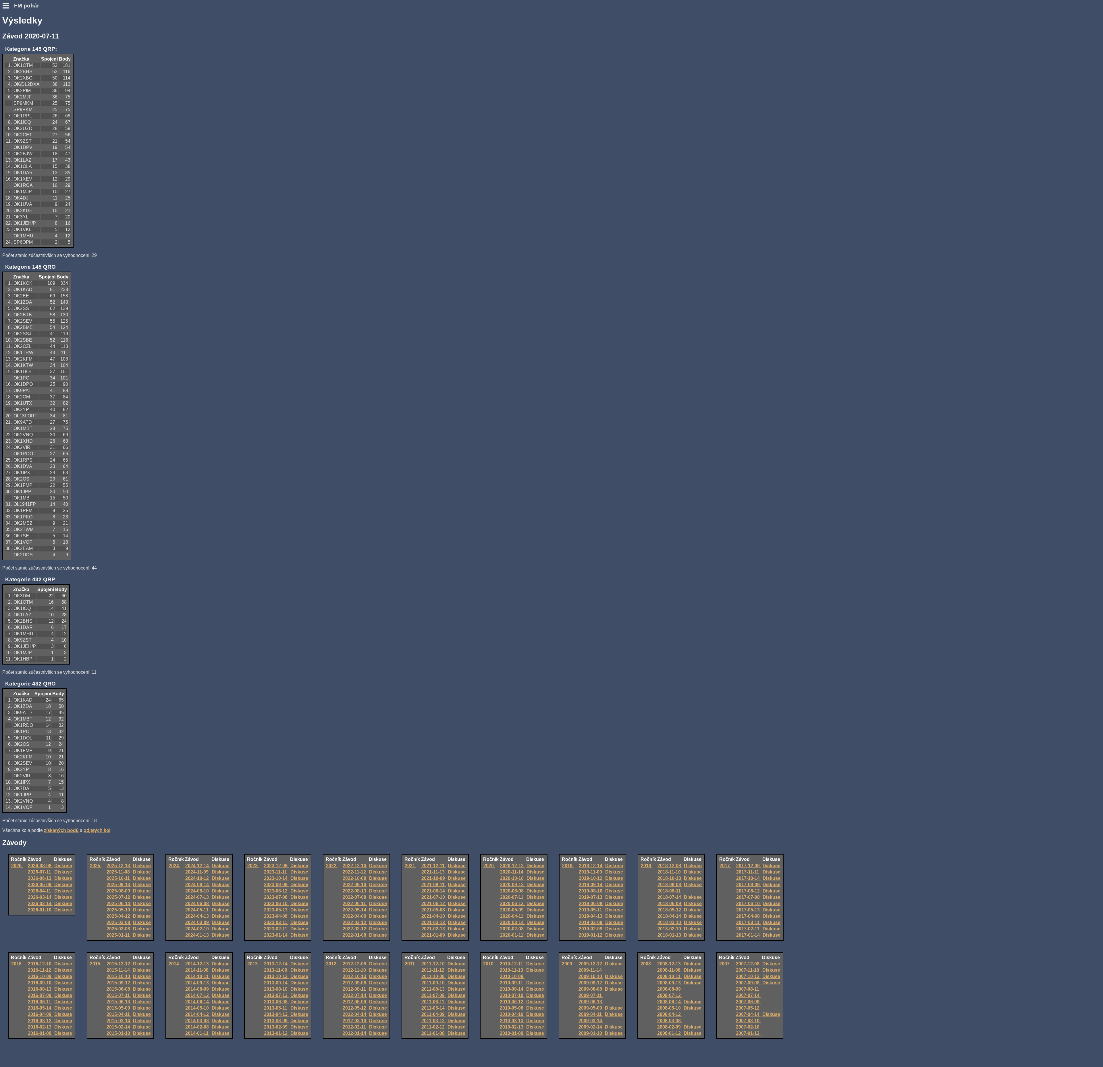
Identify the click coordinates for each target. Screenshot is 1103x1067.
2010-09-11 (512, 982)
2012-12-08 (355, 963)
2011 (410, 963)
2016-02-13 (40, 1027)
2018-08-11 (669, 890)
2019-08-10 (591, 890)
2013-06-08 (276, 1001)
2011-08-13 (433, 989)
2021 (410, 865)
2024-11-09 (197, 872)
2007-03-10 (748, 1020)
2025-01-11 (119, 935)
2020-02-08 (512, 928)
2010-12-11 (512, 963)
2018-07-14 (669, 897)
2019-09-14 (591, 884)
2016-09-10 (40, 982)
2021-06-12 (433, 903)
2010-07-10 (512, 995)
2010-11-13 (512, 970)
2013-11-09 (276, 970)
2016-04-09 (40, 1014)
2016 (17, 963)
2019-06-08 (591, 903)
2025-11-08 (119, 872)
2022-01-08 (355, 935)
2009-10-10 (591, 976)
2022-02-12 (355, 928)
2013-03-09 (276, 1020)
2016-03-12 (40, 1020)
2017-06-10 (748, 903)
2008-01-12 (669, 1033)
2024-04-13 (197, 916)
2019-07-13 (591, 897)
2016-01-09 (40, 1033)
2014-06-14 (197, 1001)
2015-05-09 (119, 1008)
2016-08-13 (40, 989)
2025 (95, 865)
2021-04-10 (433, 916)
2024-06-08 (197, 903)
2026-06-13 (40, 878)
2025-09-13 (119, 884)
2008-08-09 (669, 989)
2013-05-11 (276, 1008)
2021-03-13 (433, 922)
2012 (332, 963)
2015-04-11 (119, 1014)
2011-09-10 (433, 982)
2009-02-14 (591, 1027)
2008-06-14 (669, 1001)
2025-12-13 (119, 865)
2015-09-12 (119, 982)
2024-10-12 (197, 878)
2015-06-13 (119, 1001)
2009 (567, 963)
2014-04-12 (197, 1014)
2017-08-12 (748, 890)
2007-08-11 (748, 989)
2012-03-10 (355, 1020)
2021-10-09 (433, 878)
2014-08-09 (197, 989)
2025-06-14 (119, 903)
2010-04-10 (512, 1014)
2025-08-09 (119, 890)
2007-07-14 (748, 995)
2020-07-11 (512, 897)
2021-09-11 (433, 884)
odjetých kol (97, 830)
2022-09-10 (355, 884)
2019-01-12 (591, 935)
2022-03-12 (355, 922)
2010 (489, 963)
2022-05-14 (355, 909)
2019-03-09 (591, 922)
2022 (332, 865)
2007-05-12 (748, 1008)
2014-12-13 (197, 963)
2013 (253, 963)
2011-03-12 (433, 1020)
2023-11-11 (276, 872)
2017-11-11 (748, 872)
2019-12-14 (591, 865)
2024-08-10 (197, 890)
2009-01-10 (591, 1033)
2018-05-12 (669, 909)
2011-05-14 (433, 1008)
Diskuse (63, 865)
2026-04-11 (40, 890)
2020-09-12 (512, 884)
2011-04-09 (433, 1014)
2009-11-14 (591, 970)
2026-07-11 (40, 872)
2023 (253, 865)
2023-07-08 (276, 897)
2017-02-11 (748, 928)
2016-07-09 (40, 995)
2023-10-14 (276, 878)
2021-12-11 (433, 865)
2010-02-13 (512, 1027)
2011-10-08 (433, 976)
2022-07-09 (355, 897)
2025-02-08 (119, 928)
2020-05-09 (512, 909)
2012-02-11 (355, 1027)
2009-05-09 (591, 1008)
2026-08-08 (40, 865)
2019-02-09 (591, 928)
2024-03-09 (197, 922)
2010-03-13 (512, 1020)
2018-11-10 (669, 872)
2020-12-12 (512, 865)
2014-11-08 (197, 970)
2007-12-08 (748, 963)
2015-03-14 (119, 1020)
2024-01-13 (197, 935)
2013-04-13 (276, 1014)
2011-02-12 (433, 1027)
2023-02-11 (276, 928)
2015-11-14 (119, 970)
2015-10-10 (119, 976)
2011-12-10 (433, 963)
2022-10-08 (355, 878)
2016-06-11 (40, 1001)
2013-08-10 (276, 989)
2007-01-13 (748, 1033)
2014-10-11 (197, 976)
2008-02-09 (669, 1027)
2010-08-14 (512, 989)
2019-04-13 (591, 916)
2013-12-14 (276, 963)
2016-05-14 (40, 1008)
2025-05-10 (119, 909)
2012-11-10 (355, 970)
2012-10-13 (355, 976)
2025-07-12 (119, 897)
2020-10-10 (512, 878)
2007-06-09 (748, 1001)
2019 (568, 865)
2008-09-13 (669, 982)
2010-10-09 (512, 976)
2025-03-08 (119, 922)
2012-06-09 (355, 1001)
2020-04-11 (512, 916)
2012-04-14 (355, 1014)
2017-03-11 (748, 922)
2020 (489, 865)
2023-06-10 (276, 903)
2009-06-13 (591, 1001)
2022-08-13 (355, 890)
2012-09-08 (355, 982)
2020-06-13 (512, 903)
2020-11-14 (512, 872)
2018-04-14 (669, 916)
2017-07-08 (748, 897)
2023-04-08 (276, 916)
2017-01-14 (748, 935)
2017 (725, 865)
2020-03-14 (512, 922)
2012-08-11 (355, 989)
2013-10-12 (276, 976)
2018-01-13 (669, 935)
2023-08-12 (276, 890)
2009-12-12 (591, 963)
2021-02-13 (433, 928)
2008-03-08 (669, 1020)
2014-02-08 (197, 1027)
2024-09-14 (197, 884)
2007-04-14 (748, 1014)
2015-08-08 (119, 989)
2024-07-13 (197, 897)
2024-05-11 (197, 909)
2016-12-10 (40, 963)
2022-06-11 (355, 903)
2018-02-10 (669, 928)
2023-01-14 (276, 935)
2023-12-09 (276, 865)
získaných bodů (61, 830)
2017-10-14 (748, 878)
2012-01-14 (355, 1033)
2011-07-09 (433, 995)
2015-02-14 (119, 1027)
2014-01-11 (197, 1033)
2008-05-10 (669, 1008)
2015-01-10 (119, 1033)
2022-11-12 (355, 872)
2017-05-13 (748, 909)
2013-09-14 (276, 982)
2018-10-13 (669, 878)
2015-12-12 (119, 963)
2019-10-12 (591, 878)
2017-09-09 (748, 884)
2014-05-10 (197, 1008)
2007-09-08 (748, 982)
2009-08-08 (591, 989)
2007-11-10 (748, 970)
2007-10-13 (748, 976)
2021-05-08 (433, 909)
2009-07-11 (591, 995)
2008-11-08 (669, 970)
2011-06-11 (433, 1001)
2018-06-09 (669, 903)
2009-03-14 (591, 1020)
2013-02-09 (276, 1027)
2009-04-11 (591, 1014)
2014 (174, 963)
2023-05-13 (276, 909)
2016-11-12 (40, 970)
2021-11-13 (433, 872)
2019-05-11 (591, 909)
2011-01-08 (433, 1033)
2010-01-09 (512, 1033)
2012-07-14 (355, 995)
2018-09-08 (669, 884)
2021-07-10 (433, 897)
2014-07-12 (197, 995)
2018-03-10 (669, 922)
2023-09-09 (276, 884)
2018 (646, 865)
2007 (725, 963)
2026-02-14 (40, 903)
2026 (17, 865)
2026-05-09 (40, 884)
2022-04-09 (355, 916)
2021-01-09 (433, 935)
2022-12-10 (355, 865)
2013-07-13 (276, 995)
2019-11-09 (591, 872)
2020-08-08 (512, 890)
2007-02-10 (748, 1027)
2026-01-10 (40, 909)
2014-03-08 (197, 1020)
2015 (95, 963)
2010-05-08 (512, 1008)
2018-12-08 (669, 865)
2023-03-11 (276, 922)
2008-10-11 (669, 976)
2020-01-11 (512, 935)
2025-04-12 (119, 916)
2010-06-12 (512, 1001)
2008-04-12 (669, 1014)
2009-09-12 (591, 982)
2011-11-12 (433, 970)
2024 (174, 865)
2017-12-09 (748, 865)
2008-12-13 (669, 963)
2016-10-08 (40, 976)
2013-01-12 (276, 1033)
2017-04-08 (748, 916)
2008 (646, 963)
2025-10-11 (119, 878)
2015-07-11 (119, 995)
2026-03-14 (40, 897)
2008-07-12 (669, 995)
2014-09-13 (197, 982)
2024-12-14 (197, 865)
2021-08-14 (433, 890)
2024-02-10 (197, 928)
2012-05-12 (355, 1008)
